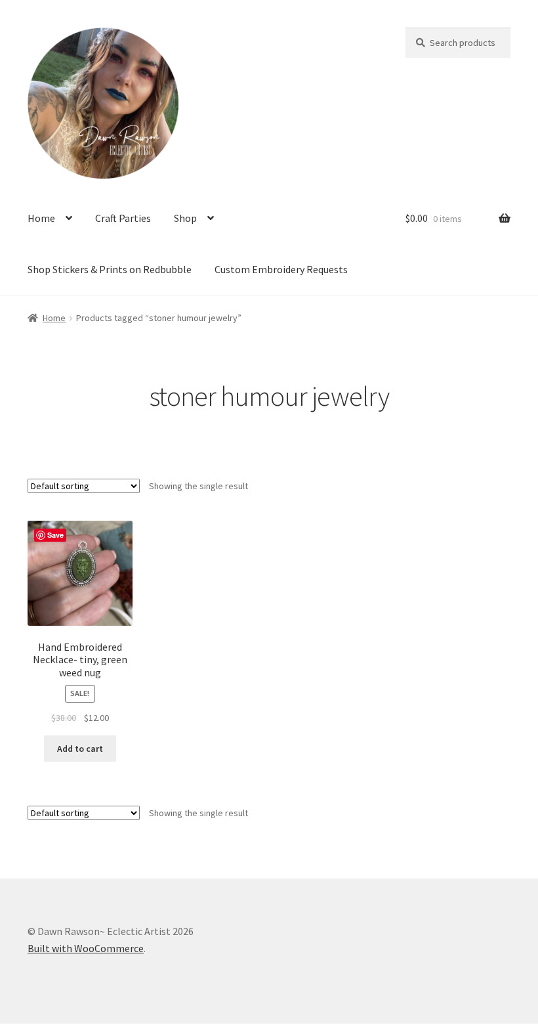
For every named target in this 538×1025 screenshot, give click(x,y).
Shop (185, 218)
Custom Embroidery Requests (281, 269)
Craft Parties (123, 218)
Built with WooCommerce (86, 948)
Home (41, 218)
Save (55, 535)
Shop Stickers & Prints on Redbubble (110, 269)
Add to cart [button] (80, 748)
